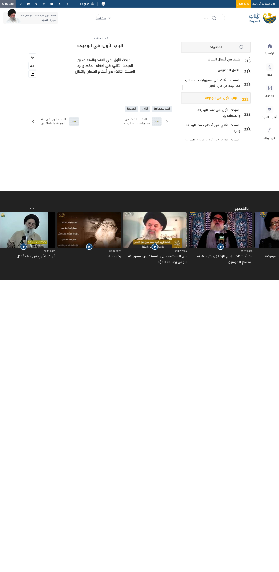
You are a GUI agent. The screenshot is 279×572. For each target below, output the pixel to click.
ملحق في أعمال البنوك (224, 59)
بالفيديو (241, 208)
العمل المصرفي (229, 70)
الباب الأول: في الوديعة (221, 98)
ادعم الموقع (8, 4)
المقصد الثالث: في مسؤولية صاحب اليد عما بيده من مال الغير (212, 83)
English (84, 4)
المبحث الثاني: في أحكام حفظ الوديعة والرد (212, 128)
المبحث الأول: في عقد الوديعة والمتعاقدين (218, 113)
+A (32, 66)
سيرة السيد (48, 20)
